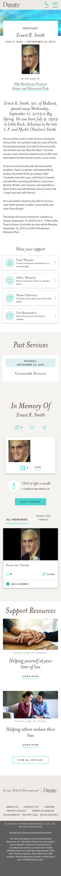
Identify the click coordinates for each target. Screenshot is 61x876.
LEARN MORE (30, 676)
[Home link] (12, 4)
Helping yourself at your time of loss (30, 661)
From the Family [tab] (43, 517)
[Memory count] (17, 427)
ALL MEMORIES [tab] (17, 519)
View (37, 467)
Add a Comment (20, 584)
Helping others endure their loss (30, 729)
